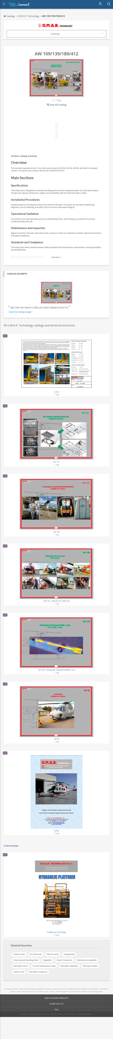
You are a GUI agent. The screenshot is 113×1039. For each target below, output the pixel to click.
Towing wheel (69, 954)
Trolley (38, 168)
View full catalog (58, 104)
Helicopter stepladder (69, 966)
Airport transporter (64, 960)
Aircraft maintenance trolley (44, 966)
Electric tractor (53, 954)
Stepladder (47, 960)
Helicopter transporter (38, 972)
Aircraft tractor (36, 954)
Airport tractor (19, 954)
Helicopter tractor (20, 966)
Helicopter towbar (90, 966)
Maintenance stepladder (87, 960)
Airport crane (18, 972)
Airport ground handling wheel (25, 960)
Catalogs (55, 33)
